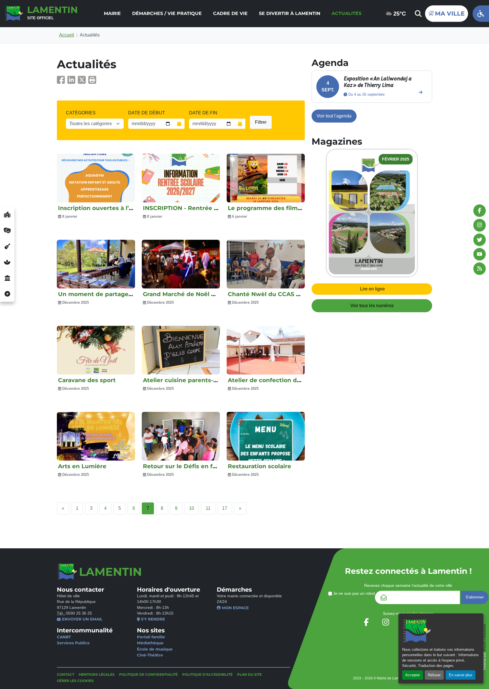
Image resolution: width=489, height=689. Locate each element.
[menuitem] (112, 13)
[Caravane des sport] (96, 350)
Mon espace (235, 607)
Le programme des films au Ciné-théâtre (289, 208)
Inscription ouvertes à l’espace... (106, 208)
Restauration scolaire (259, 466)
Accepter (412, 675)
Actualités (346, 13)
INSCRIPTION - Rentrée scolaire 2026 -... (202, 208)
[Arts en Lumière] (96, 436)
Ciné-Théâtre (150, 655)
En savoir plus (460, 675)
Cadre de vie (230, 13)
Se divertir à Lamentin (289, 13)
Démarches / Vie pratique (167, 13)
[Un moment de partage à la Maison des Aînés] (96, 264)
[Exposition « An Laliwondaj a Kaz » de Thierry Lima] (420, 92)
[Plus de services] (7, 294)
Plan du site (249, 674)
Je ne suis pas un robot (353, 593)
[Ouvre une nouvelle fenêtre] (7, 214)
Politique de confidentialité (148, 674)
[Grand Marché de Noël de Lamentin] (181, 264)
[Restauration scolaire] (266, 436)
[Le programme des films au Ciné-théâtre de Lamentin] (266, 178)
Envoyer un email (81, 619)
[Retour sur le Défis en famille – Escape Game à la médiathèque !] (181, 436)
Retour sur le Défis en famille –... (191, 466)
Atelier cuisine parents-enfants (189, 380)
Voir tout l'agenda (334, 116)
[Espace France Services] (7, 278)
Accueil (66, 35)
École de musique (155, 649)
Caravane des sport (87, 380)
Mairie (112, 13)
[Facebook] (62, 81)
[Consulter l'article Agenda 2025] (372, 213)
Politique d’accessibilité (207, 674)
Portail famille (151, 637)
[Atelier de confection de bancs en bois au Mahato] (266, 350)
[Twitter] (83, 81)
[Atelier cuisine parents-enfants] (181, 350)
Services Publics (73, 643)
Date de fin (203, 112)
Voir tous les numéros (372, 305)
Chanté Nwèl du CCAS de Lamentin (281, 294)
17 (224, 508)
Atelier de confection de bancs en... (281, 380)
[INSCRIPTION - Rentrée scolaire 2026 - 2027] (181, 178)
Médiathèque (150, 643)
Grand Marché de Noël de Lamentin (196, 294)
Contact (65, 674)
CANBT (64, 637)
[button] (92, 81)
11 (208, 508)
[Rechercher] (417, 13)
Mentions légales (97, 674)
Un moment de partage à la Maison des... (119, 294)
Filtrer (261, 122)
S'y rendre (152, 619)
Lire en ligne (372, 288)
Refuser (434, 675)
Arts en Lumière (82, 466)
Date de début (146, 112)
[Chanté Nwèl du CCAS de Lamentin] (266, 264)
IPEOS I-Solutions (484, 637)
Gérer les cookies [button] (75, 681)
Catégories (81, 112)
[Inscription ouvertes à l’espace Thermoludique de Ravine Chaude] (96, 178)
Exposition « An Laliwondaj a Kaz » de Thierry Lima (377, 81)
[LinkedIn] (72, 81)
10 (191, 508)
